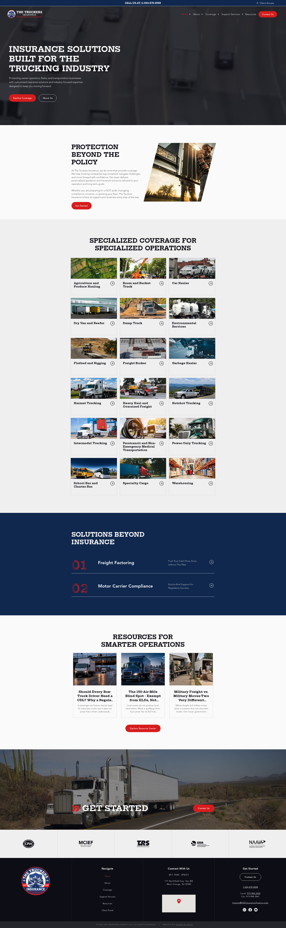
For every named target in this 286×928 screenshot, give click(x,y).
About (107, 883)
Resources (107, 903)
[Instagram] (244, 909)
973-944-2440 (253, 893)
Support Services (107, 896)
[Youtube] (256, 909)
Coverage (107, 889)
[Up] (112, 283)
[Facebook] (250, 909)
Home (107, 876)
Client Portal (107, 910)
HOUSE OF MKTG (184, 924)
